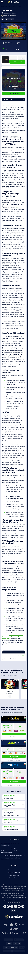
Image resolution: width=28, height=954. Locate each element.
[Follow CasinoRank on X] (11, 906)
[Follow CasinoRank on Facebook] (4, 906)
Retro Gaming (5, 340)
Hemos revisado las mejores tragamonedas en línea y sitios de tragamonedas (12, 636)
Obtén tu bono (17, 62)
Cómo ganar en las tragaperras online (13, 855)
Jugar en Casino (13, 31)
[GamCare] (19, 924)
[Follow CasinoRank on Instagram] (8, 906)
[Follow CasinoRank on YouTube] (15, 906)
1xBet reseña (13, 783)
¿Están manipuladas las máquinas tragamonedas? (10, 844)
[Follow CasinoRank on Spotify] (19, 906)
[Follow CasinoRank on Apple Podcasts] (22, 906)
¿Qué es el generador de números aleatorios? (10, 859)
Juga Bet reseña (14, 758)
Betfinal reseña (13, 736)
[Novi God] (9, 689)
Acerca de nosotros (13, 870)
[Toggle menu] (2, 1)
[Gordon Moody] (14, 928)
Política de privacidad (14, 872)
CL (13, 910)
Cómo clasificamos (13, 878)
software (18, 207)
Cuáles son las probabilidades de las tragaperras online (11, 852)
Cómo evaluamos (14, 875)
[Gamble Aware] (12, 933)
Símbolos (13, 848)
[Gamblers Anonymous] (11, 924)
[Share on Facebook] (6, 19)
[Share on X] (2, 19)
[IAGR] (6, 924)
